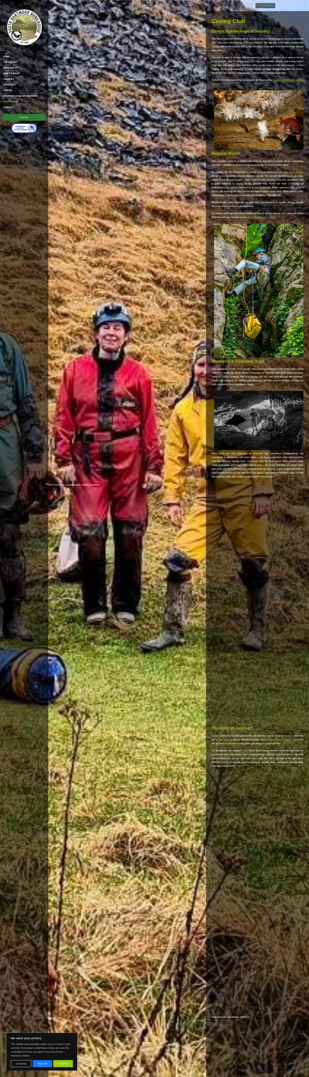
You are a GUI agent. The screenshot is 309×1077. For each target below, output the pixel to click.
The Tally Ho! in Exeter (290, 172)
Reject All (42, 1063)
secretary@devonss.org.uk (261, 217)
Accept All (63, 1063)
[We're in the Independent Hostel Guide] (24, 128)
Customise (21, 1063)
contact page (222, 739)
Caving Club (268, 5)
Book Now (24, 117)
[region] (41, 1052)
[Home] (258, 5)
